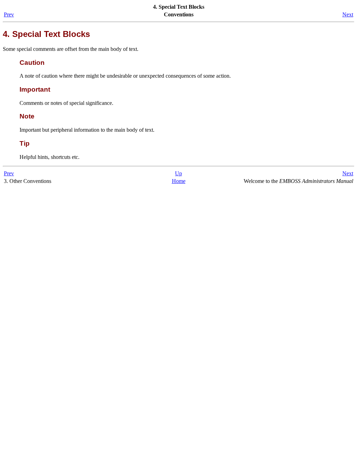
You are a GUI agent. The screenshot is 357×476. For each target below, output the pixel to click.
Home (178, 181)
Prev (9, 14)
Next (347, 14)
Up (178, 173)
